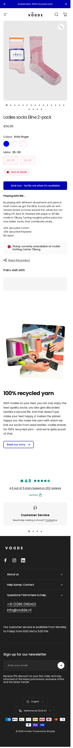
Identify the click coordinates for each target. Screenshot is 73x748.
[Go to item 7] (31, 105)
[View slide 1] (29, 531)
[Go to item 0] (7, 105)
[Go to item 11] (47, 105)
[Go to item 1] (11, 105)
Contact (49, 520)
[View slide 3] (37, 531)
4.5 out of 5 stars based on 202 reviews (35, 488)
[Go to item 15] (64, 105)
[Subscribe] (61, 665)
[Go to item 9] (39, 105)
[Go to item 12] (52, 105)
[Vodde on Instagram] (14, 560)
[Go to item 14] (60, 105)
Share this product (19, 260)
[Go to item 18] (37, 109)
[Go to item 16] (29, 109)
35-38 (10, 160)
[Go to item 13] (56, 105)
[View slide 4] (41, 531)
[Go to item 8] (35, 105)
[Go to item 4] (23, 105)
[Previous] (4, 4)
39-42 (27, 160)
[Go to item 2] (15, 105)
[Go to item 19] (41, 109)
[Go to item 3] (19, 105)
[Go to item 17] (33, 109)
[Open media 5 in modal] (61, 26)
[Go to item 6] (27, 105)
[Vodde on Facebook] (5, 560)
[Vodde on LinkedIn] (23, 560)
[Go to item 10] (43, 105)
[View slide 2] (33, 531)
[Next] (65, 4)
